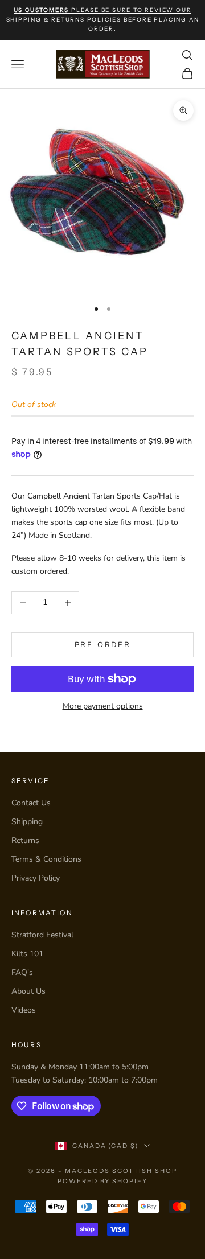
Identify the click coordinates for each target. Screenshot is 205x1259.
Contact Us (31, 802)
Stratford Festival (42, 934)
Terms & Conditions (46, 859)
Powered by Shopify (103, 1181)
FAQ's (22, 972)
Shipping (27, 821)
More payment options (103, 706)
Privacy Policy (35, 878)
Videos (23, 1010)
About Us (28, 991)
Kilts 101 (27, 953)
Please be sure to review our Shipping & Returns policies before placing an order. (102, 19)
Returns (25, 840)
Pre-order (102, 645)
